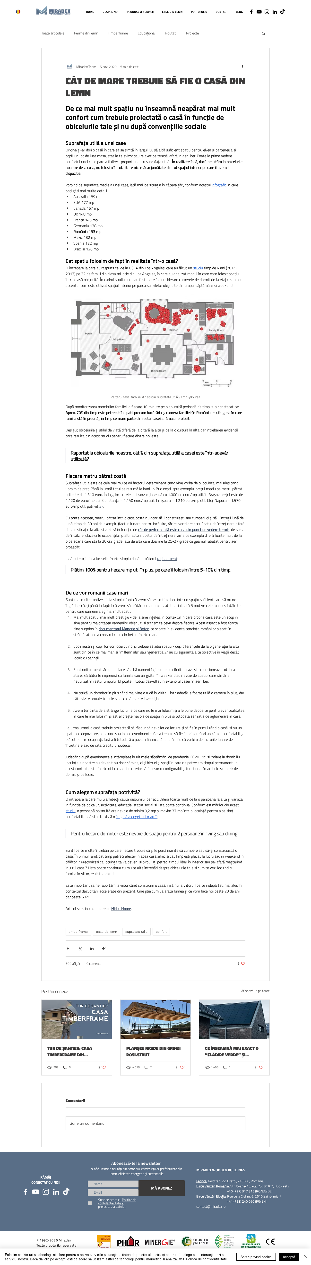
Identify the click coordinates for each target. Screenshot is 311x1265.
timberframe (78, 931)
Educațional (146, 33)
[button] (263, 33)
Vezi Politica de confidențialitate (203, 1259)
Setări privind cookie (256, 1256)
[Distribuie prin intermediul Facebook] (68, 948)
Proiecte (192, 33)
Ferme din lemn (86, 33)
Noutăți (170, 33)
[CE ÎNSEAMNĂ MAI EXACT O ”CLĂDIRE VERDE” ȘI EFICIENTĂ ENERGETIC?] (234, 1019)
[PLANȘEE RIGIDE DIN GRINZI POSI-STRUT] (156, 1019)
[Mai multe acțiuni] (242, 66)
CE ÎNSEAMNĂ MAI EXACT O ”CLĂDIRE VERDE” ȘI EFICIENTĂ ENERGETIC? (232, 1051)
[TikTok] (282, 12)
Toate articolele (52, 33)
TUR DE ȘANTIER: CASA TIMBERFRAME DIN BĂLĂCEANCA (69, 1051)
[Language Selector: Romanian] (21, 11)
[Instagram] (267, 12)
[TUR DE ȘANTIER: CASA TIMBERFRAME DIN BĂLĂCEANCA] (77, 1019)
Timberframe (118, 33)
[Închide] (305, 1256)
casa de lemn (106, 931)
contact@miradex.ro (210, 1206)
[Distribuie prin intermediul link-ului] (103, 948)
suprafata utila (136, 931)
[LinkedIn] (275, 12)
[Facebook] (251, 12)
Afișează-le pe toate (255, 990)
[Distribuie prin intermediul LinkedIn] (91, 948)
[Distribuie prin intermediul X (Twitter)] (80, 948)
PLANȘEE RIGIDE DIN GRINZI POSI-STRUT (153, 1051)
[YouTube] (259, 12)
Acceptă (289, 1256)
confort (161, 931)
